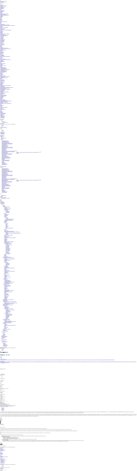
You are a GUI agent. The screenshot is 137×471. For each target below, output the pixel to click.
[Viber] (4, 352)
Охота (104, 361)
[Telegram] (7, 352)
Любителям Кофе (17, 361)
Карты (25, 361)
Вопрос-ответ (2, 459)
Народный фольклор (87, 361)
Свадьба (7, 218)
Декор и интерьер (7, 306)
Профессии (111, 361)
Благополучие (20, 361)
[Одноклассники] (1, 352)
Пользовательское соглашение (4, 456)
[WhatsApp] (5, 352)
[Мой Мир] (2, 352)
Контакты (1, 453)
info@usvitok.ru (2, 123)
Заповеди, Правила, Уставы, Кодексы (55, 361)
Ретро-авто (8, 362)
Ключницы (6, 324)
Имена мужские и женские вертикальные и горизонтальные (67, 361)
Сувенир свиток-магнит (7, 285)
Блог (0, 455)
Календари (1, 361)
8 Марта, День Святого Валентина (32, 361)
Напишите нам (2, 136)
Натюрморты (91, 361)
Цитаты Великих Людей (9, 244)
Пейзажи (109, 361)
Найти (1, 470)
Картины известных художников (79, 361)
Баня (45, 361)
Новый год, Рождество (5, 361)
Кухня (84, 361)
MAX (2, 130)
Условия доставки (2, 458)
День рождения (49, 361)
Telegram (3, 125)
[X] (3, 352)
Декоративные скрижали (9, 314)
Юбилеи (4, 362)
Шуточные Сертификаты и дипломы (119, 361)
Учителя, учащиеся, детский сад (128, 361)
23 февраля (38, 361)
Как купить (3, 409)
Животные (23, 361)
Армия (44, 361)
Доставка (3, 410)
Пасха (6, 362)
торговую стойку (8, 405)
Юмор (43, 361)
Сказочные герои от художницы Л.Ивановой (98, 361)
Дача (47, 361)
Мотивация (40, 361)
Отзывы (3, 408)
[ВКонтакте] (0, 352)
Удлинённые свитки (7, 280)
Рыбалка (114, 361)
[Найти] (0, 4)
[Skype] (6, 352)
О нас (1, 452)
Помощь (1, 457)
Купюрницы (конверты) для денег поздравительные (11, 302)
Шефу (2, 362)
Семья (14, 361)
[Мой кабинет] (0, 194)
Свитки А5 (1, 449)
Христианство (7, 211)
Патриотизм (106, 361)
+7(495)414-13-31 (2, 115)
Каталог (1, 448)
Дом (12, 361)
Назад (4, 205)
